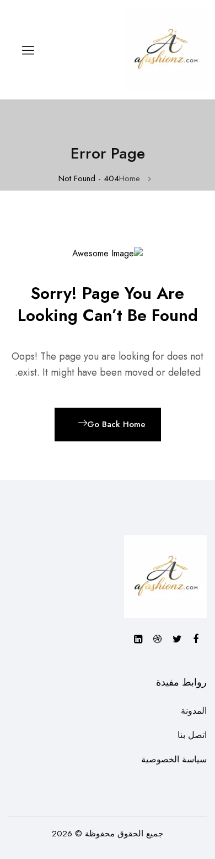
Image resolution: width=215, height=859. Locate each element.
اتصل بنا (192, 735)
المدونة (194, 710)
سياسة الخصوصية (174, 759)
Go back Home (116, 424)
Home (129, 178)
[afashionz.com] (165, 49)
